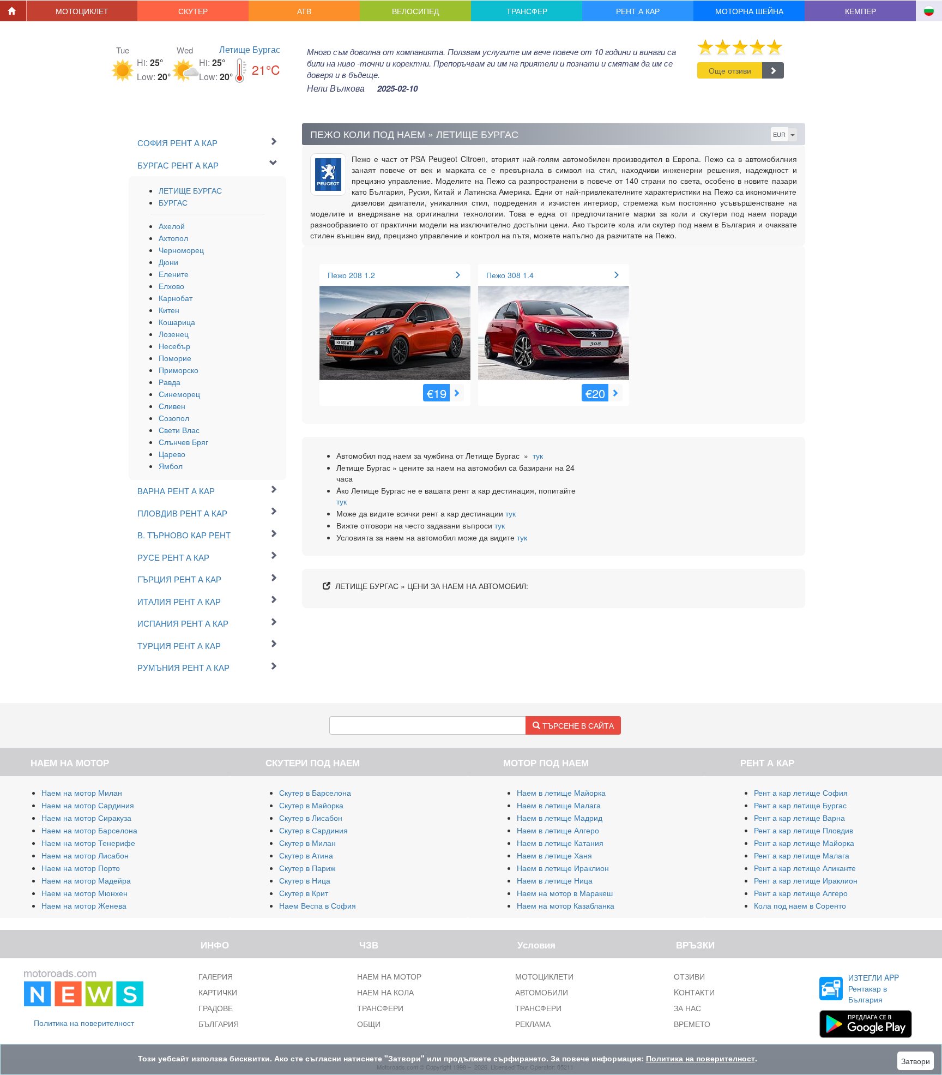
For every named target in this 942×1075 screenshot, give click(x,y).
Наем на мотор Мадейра (86, 880)
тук (538, 455)
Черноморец (181, 249)
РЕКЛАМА (533, 1023)
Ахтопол (173, 237)
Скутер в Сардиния (313, 830)
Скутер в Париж (307, 867)
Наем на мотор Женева (83, 905)
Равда (169, 381)
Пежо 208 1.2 (351, 274)
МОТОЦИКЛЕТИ (544, 976)
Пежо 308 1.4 (510, 274)
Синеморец (179, 393)
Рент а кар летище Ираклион (806, 880)
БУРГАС (173, 202)
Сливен (172, 405)
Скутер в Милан (307, 842)
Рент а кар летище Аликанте (805, 867)
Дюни (168, 261)
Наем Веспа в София (317, 905)
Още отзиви (730, 70)
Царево (172, 453)
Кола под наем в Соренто (800, 905)
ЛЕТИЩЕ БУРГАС (190, 190)
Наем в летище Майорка (561, 792)
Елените (174, 273)
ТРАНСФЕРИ (380, 1007)
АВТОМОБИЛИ (541, 992)
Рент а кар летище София (801, 792)
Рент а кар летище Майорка (804, 842)
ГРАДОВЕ (215, 1007)
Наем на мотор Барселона (89, 830)
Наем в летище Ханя (554, 855)
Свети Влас (179, 429)
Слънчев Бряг (183, 441)
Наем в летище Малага (559, 805)
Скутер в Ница (304, 880)
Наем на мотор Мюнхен (84, 892)
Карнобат (175, 297)
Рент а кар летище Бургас (800, 805)
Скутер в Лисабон (310, 817)
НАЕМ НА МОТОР (389, 976)
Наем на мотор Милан (81, 792)
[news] (83, 985)
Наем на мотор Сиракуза (86, 817)
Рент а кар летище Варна (799, 817)
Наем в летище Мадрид (559, 817)
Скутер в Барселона (315, 792)
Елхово (171, 285)
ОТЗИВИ (689, 976)
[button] (82, 11)
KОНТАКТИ (694, 992)
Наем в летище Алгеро (558, 830)
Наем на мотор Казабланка (565, 905)
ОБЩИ (369, 1023)
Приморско (178, 369)
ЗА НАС (687, 1007)
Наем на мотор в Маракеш (565, 892)
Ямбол (171, 465)
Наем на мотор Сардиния (87, 805)
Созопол (174, 417)
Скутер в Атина (306, 855)
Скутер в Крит (303, 892)
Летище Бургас (249, 49)
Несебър (174, 345)
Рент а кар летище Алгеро (801, 892)
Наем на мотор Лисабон (85, 855)
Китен (169, 309)
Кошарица (177, 321)
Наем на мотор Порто (80, 867)
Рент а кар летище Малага (801, 855)
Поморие (175, 357)
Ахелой (172, 225)
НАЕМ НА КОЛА (385, 992)
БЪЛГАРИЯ (218, 1023)
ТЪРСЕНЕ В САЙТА (577, 725)
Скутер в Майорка (311, 805)
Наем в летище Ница (555, 880)
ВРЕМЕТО (692, 1023)
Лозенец (174, 333)
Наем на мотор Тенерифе (88, 842)
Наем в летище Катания (560, 842)
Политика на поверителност (84, 1022)
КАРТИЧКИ (217, 992)
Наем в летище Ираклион (563, 867)
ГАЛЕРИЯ (215, 976)
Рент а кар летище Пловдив (803, 830)
